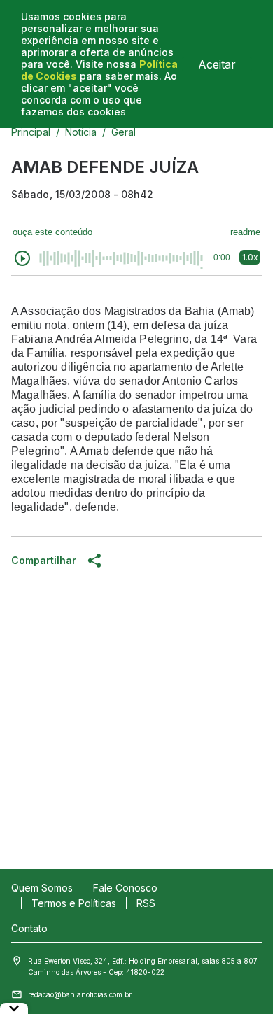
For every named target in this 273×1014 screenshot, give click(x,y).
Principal (30, 132)
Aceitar (217, 64)
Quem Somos (42, 888)
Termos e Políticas (73, 903)
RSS (145, 903)
